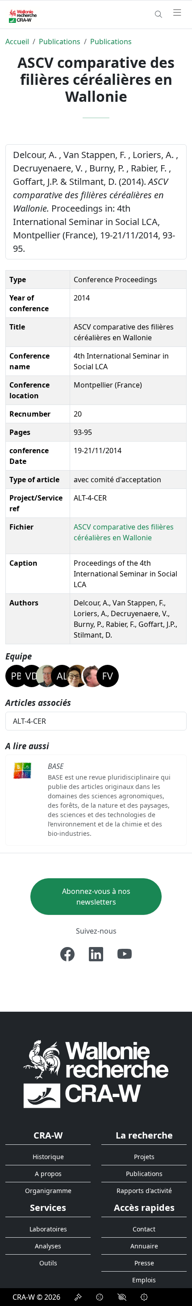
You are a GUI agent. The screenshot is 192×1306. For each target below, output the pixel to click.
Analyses (48, 1246)
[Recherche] (158, 14)
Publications (59, 41)
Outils (48, 1263)
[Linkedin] (96, 954)
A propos (48, 1173)
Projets (144, 1156)
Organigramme (48, 1190)
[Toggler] (177, 13)
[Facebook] (67, 954)
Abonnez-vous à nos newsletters (96, 896)
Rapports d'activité (144, 1190)
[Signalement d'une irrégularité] (144, 1297)
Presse (144, 1263)
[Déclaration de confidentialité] (78, 1297)
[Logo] (96, 1073)
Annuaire (144, 1246)
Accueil (17, 41)
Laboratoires (48, 1229)
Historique (48, 1156)
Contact (144, 1229)
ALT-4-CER (29, 721)
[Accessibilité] (122, 1297)
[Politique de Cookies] (99, 1297)
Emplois (144, 1280)
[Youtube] (124, 954)
